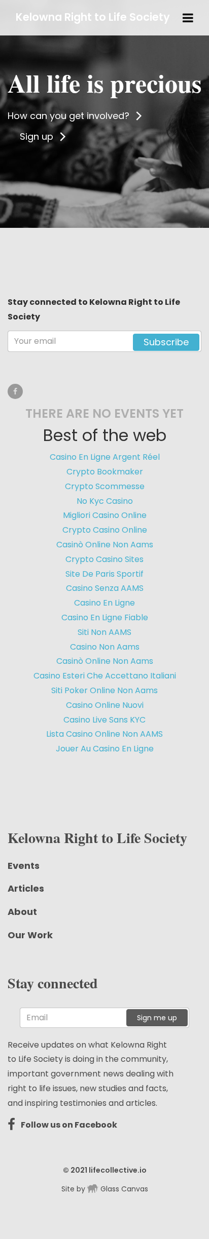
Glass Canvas (123, 1189)
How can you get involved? (70, 115)
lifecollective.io (118, 1170)
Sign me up (157, 1018)
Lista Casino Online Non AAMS (104, 734)
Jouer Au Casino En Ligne (105, 748)
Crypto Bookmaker (104, 471)
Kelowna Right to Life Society (93, 17)
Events (24, 865)
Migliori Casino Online (105, 515)
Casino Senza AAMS (105, 588)
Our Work (30, 935)
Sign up (38, 136)
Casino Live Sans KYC (104, 720)
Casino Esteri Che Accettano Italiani (104, 676)
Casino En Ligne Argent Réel (105, 457)
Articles (26, 888)
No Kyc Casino (105, 501)
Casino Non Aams (105, 647)
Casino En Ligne (104, 603)
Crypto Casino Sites (104, 559)
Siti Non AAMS (104, 632)
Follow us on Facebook (68, 1125)
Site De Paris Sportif (104, 574)
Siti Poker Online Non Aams (104, 690)
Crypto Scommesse (105, 486)
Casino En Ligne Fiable (104, 617)
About (22, 911)
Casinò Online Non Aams (104, 544)
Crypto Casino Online (104, 530)
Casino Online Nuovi (105, 705)
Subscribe (166, 342)
